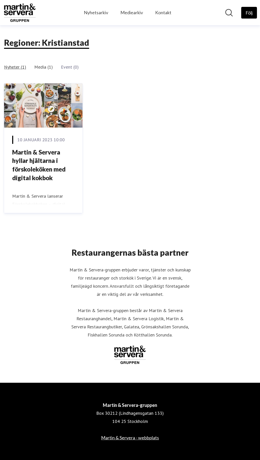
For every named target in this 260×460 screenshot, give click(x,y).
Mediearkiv (131, 12)
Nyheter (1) (15, 67)
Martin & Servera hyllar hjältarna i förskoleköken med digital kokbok (39, 164)
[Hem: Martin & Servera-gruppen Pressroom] (20, 12)
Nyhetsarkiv (96, 12)
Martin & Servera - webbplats (130, 437)
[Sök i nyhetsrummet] (229, 13)
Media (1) (43, 67)
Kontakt (163, 12)
